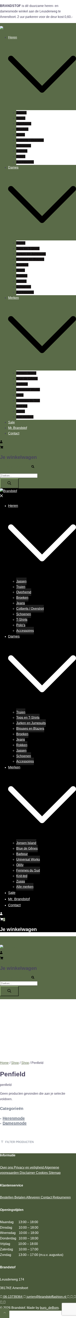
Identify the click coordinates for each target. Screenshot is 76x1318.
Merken (13, 297)
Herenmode (14, 1118)
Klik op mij (15, 467)
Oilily (20, 395)
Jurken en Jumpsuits (31, 254)
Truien (20, 118)
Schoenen (23, 145)
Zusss (20, 411)
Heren (12, 37)
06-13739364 (12, 1296)
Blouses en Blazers (30, 259)
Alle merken (24, 417)
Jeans (20, 134)
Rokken (21, 275)
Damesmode (15, 1123)
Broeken (22, 129)
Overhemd (23, 123)
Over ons (7, 1167)
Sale (11, 422)
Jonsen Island (26, 373)
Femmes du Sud (28, 400)
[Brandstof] (8, 28)
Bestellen (7, 1197)
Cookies (42, 1172)
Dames (13, 167)
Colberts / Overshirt (30, 140)
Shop (15, 1063)
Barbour (22, 384)
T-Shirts (21, 151)
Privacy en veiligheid (29, 1167)
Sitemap (55, 1172)
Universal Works (28, 389)
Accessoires (25, 162)
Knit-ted (21, 406)
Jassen (21, 112)
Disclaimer (28, 1172)
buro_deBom (49, 1307)
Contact (13, 433)
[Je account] (1, 442)
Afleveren (33, 1197)
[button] (34, 467)
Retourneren (62, 1197)
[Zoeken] (9, 483)
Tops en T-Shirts (28, 248)
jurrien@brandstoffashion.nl (46, 1296)
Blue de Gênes (27, 378)
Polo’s (20, 156)
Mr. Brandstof (17, 428)
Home (4, 1063)
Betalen (20, 1197)
